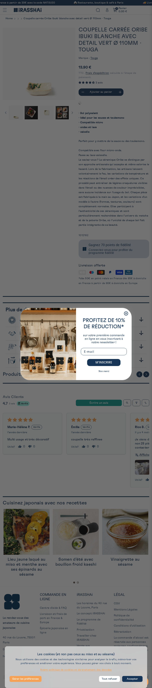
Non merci (104, 371)
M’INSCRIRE (103, 362)
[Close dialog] (126, 313)
